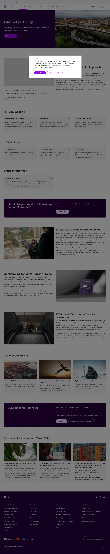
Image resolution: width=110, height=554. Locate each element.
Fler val (64, 72)
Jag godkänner (40, 72)
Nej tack (52, 72)
